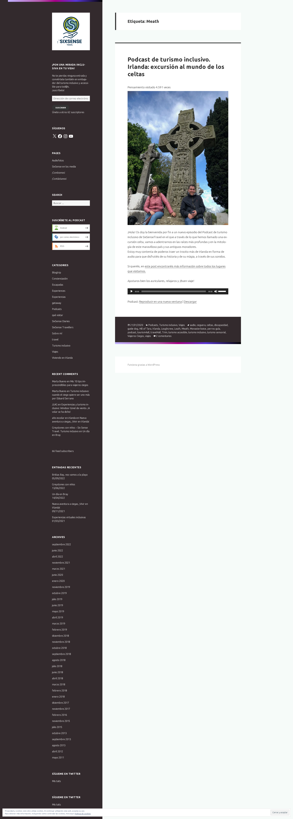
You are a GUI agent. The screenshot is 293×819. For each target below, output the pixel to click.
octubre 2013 (59, 733)
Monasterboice (198, 328)
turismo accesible (177, 332)
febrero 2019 (59, 629)
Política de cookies (83, 814)
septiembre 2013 (61, 739)
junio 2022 (57, 550)
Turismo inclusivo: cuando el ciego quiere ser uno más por (71, 395)
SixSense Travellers (62, 327)
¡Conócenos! (58, 172)
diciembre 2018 (60, 635)
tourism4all (143, 332)
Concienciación (60, 278)
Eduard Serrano (65, 398)
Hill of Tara (145, 328)
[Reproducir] (131, 291)
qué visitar (57, 315)
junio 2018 (57, 672)
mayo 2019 (58, 611)
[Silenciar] (215, 291)
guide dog (133, 328)
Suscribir (60, 108)
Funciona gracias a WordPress (144, 364)
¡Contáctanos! (59, 178)
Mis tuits (56, 781)
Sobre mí (57, 333)
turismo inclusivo (197, 332)
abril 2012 (57, 751)
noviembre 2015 (61, 721)
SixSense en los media (64, 166)
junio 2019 (57, 605)
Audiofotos (58, 160)
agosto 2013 (58, 745)
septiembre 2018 (61, 654)
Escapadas (57, 284)
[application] (178, 291)
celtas (210, 325)
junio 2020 (57, 574)
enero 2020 (58, 581)
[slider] (222, 291)
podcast (132, 332)
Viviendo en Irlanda (62, 357)
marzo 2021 (58, 568)
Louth (177, 328)
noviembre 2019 (61, 587)
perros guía (213, 328)
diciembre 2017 (60, 702)
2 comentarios (164, 336)
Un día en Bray (60, 494)
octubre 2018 (59, 648)
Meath (185, 328)
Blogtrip (56, 272)
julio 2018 (57, 666)
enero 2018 (58, 696)
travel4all (156, 332)
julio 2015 (57, 727)
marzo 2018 (58, 684)
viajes (148, 336)
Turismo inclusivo (61, 345)
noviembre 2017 (61, 708)
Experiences (58, 290)
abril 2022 (57, 556)
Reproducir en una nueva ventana (160, 301)
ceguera (201, 325)
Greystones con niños (63, 484)
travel (55, 339)
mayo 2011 (58, 757)
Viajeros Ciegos (136, 336)
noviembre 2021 (61, 562)
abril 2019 (57, 617)
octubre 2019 (59, 593)
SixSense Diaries (61, 321)
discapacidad (221, 325)
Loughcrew (167, 328)
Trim (164, 332)
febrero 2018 (59, 690)
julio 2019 (57, 599)
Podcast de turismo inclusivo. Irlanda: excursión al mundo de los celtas (176, 66)
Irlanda (156, 328)
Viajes (55, 351)
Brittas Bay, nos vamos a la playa (69, 474)
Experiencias (59, 296)
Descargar (190, 301)
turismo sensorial (216, 332)
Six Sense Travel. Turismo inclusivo (71, 31)
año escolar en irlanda (64, 418)
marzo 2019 (58, 623)
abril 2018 (57, 678)
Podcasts (57, 309)
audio (193, 325)
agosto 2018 (58, 660)
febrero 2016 (59, 715)
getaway (56, 303)
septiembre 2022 (61, 544)
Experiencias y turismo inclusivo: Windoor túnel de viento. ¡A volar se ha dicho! (71, 408)
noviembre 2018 (61, 641)
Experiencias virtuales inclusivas (69, 517)
